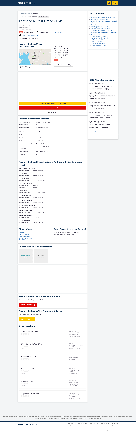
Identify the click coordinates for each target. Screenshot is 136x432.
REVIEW (27, 3)
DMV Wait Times (91, 425)
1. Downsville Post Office (99, 36)
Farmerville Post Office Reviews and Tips (102, 30)
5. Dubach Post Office (98, 44)
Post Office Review (23, 13)
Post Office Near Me (83, 423)
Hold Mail (21, 232)
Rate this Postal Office (43, 16)
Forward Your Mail (24, 236)
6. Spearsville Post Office (99, 45)
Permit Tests (100, 425)
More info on (94, 25)
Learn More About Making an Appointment (54, 103)
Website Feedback (105, 423)
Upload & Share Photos (26, 256)
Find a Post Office (72, 423)
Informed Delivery (24, 234)
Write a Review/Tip (53, 108)
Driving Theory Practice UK (112, 425)
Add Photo (54, 112)
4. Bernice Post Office (98, 42)
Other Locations (95, 34)
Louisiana (30, 13)
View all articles (93, 131)
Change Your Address (25, 238)
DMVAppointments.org (65, 425)
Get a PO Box (23, 240)
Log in (115, 3)
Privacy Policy (115, 423)
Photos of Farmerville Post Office (100, 28)
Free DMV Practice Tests (79, 425)
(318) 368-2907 (57, 32)
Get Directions (46, 67)
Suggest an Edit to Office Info (29, 35)
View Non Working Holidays (63, 65)
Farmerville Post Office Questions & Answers (104, 32)
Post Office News (94, 423)
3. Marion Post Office (98, 40)
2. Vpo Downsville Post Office (100, 38)
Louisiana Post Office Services (99, 19)
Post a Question (27, 319)
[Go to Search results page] (109, 3)
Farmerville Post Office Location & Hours (103, 17)
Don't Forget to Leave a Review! (100, 27)
